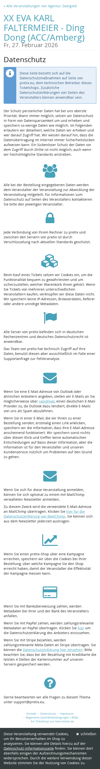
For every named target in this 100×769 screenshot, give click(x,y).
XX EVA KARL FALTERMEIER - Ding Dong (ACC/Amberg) (44, 30)
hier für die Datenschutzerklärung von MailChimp (44, 514)
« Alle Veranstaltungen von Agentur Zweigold (40, 6)
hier (81, 628)
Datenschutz (48, 713)
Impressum (67, 713)
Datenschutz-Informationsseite (29, 748)
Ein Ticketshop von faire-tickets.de (52, 721)
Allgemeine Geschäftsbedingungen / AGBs (52, 717)
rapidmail (47, 401)
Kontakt (31, 713)
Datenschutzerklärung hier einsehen (53, 649)
